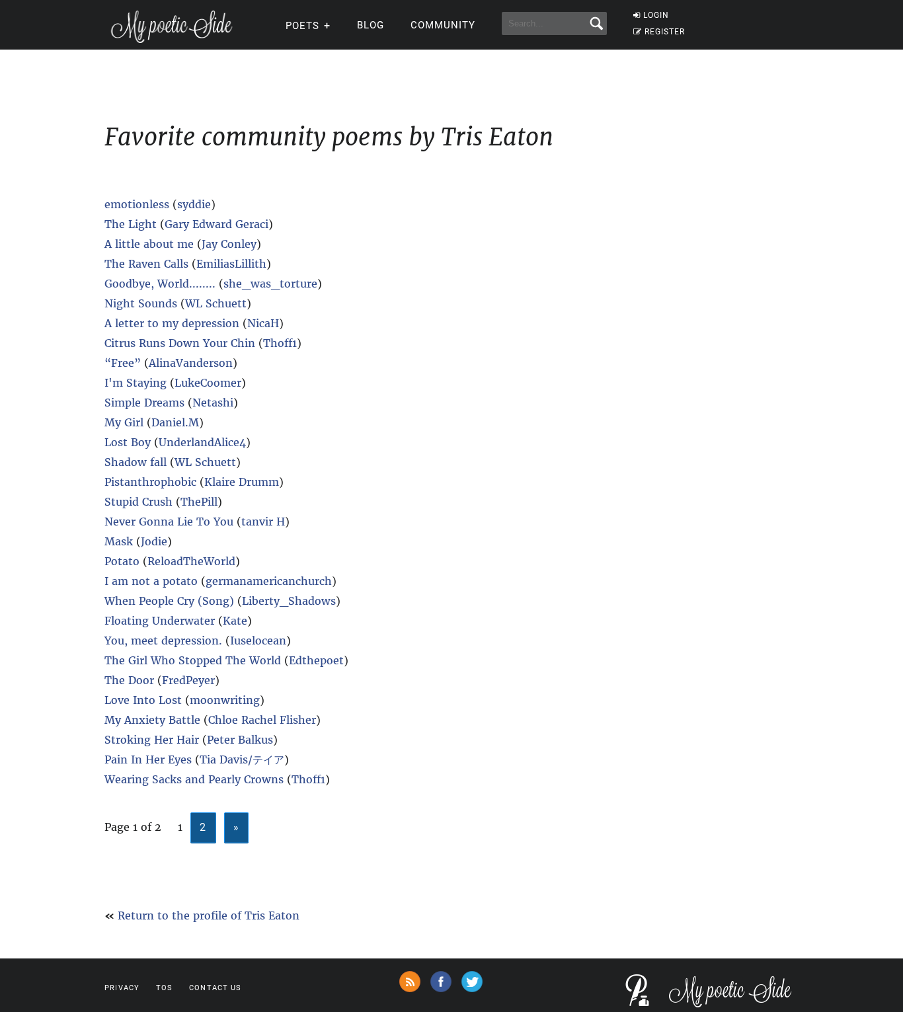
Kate (235, 620)
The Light (130, 224)
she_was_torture (270, 283)
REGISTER (665, 31)
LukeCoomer (208, 382)
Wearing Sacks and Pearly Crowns (194, 779)
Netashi (212, 402)
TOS (164, 988)
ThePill (198, 501)
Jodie (154, 541)
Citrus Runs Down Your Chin (179, 343)
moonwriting (225, 700)
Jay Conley (229, 244)
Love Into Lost (143, 700)
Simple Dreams (144, 402)
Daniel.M (175, 422)
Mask (118, 541)
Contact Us (215, 988)
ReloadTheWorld (191, 561)
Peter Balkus (240, 739)
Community (443, 25)
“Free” (122, 363)
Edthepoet (316, 660)
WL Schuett (216, 303)
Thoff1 (280, 343)
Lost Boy (127, 442)
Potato (121, 561)
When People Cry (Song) (169, 600)
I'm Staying (135, 382)
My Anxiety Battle (152, 719)
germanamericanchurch (269, 581)
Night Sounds (142, 303)
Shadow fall (137, 462)
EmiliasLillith (231, 263)
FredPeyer (188, 680)
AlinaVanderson (191, 363)
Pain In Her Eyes (148, 759)
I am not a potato (152, 581)
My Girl (123, 422)
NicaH (263, 323)
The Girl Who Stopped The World (192, 660)
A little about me (150, 244)
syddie (194, 204)
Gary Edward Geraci (216, 224)
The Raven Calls (146, 263)
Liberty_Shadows (289, 600)
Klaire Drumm (241, 481)
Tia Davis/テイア (242, 759)
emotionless (136, 204)
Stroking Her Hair (151, 739)
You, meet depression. (163, 640)
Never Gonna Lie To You (168, 521)
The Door (129, 680)
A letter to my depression (173, 323)
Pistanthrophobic (150, 481)
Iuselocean (258, 640)
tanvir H (263, 521)
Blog (370, 25)
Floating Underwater (159, 620)
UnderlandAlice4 (202, 442)
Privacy (121, 988)
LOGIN (656, 15)
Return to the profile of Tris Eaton (208, 915)
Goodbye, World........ (160, 283)
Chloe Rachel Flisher (262, 719)
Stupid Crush (138, 501)
